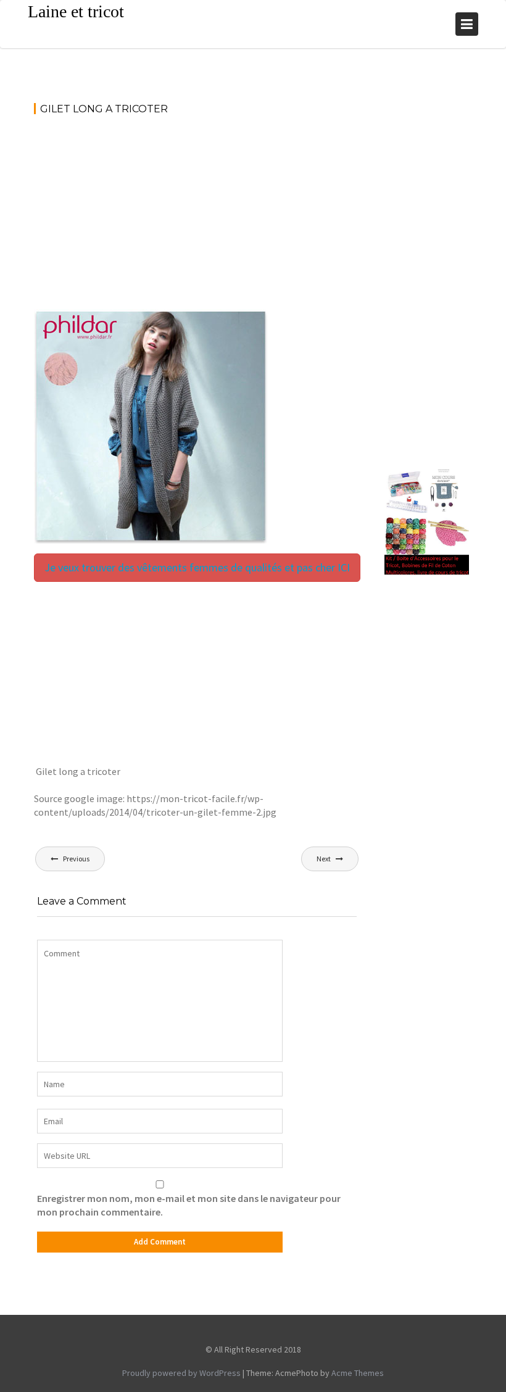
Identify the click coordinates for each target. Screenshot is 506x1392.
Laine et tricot (76, 11)
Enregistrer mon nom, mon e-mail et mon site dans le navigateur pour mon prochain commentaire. (189, 1205)
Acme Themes (357, 1372)
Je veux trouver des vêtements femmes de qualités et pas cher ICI (197, 567)
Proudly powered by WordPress (181, 1372)
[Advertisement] (197, 217)
